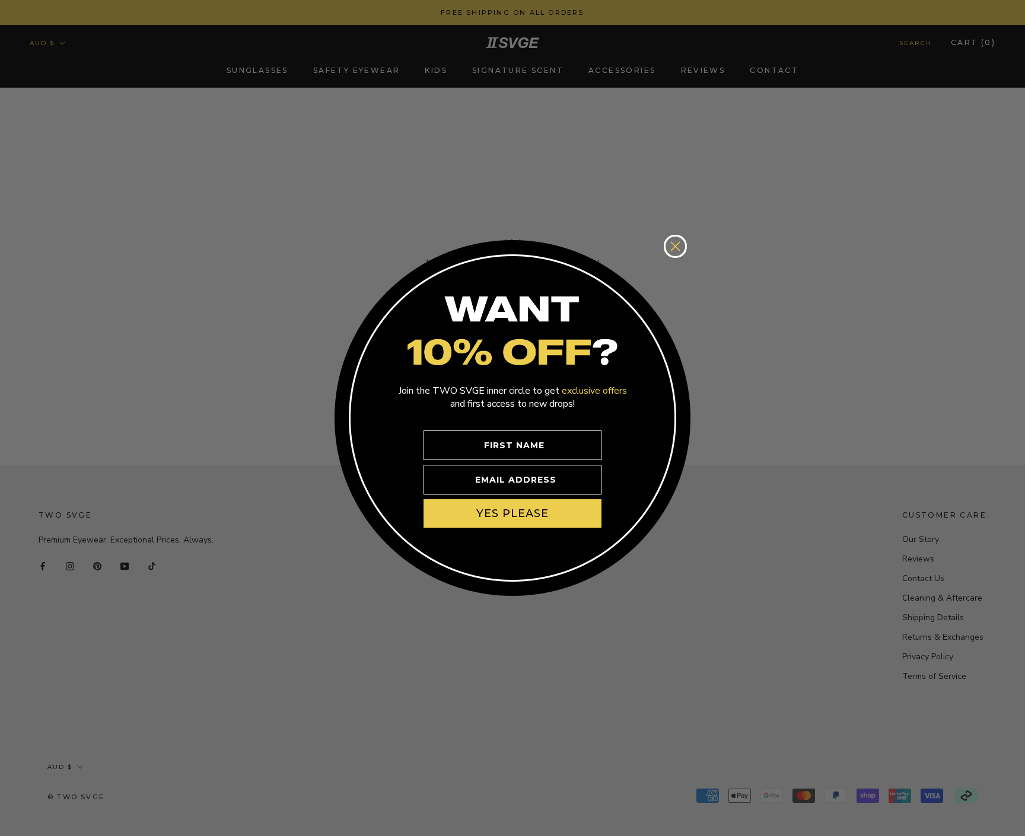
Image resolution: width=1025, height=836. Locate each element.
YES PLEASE (512, 513)
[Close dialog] (675, 246)
